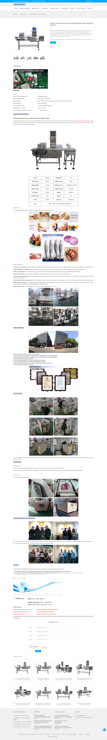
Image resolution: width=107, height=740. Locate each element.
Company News (21, 734)
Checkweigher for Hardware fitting (21, 726)
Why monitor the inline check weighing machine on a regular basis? (63, 716)
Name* (30, 631)
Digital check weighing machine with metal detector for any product (84, 679)
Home (16, 8)
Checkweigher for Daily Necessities (21, 724)
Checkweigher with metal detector (38, 14)
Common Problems (80, 8)
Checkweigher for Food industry (21, 715)
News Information (54, 8)
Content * (31, 639)
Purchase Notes (65, 8)
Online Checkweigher (24, 8)
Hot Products (44, 8)
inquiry (53, 42)
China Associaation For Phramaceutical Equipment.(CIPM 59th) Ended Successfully (42, 717)
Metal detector (35, 8)
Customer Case (56, 734)
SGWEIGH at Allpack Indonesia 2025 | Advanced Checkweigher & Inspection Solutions (43, 728)
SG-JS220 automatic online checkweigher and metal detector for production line (22, 679)
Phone (30, 635)
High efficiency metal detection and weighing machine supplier (43, 704)
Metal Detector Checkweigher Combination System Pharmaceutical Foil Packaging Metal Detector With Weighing (84, 704)
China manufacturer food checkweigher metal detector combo (63, 704)
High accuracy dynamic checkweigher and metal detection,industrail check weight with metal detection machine (43, 679)
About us (72, 8)
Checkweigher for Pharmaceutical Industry (21, 718)
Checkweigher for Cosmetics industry (22, 721)
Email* (30, 627)
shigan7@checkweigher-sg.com (22, 1)
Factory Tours (40, 734)
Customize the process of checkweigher (60, 721)
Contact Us (89, 8)
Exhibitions (48, 734)
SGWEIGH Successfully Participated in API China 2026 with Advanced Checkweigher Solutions (43, 722)
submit (38, 651)
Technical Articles (31, 734)
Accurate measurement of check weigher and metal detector (22, 704)
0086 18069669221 (35, 1)
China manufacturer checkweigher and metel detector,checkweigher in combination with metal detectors (63, 679)
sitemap (88, 734)
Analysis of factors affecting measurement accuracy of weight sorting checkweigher (62, 728)
